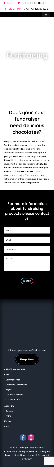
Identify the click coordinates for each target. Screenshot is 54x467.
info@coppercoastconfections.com (27, 350)
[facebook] (23, 437)
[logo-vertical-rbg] (27, 299)
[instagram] (31, 437)
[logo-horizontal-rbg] (15, 12)
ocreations (14, 455)
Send (27, 281)
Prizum (28, 458)
